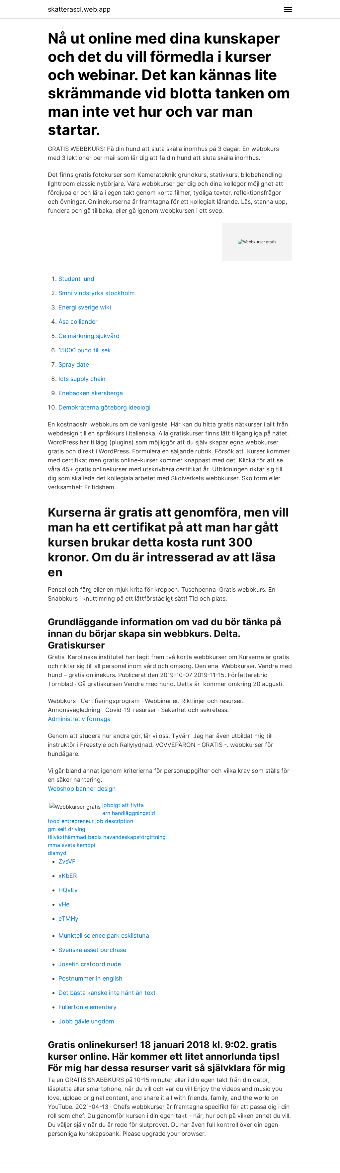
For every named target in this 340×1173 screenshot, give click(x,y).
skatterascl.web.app (79, 9)
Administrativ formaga (79, 718)
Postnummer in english (90, 978)
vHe (63, 904)
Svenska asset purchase (92, 949)
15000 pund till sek (84, 350)
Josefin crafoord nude (89, 964)
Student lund (76, 278)
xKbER (67, 875)
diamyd (57, 853)
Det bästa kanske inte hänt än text (107, 992)
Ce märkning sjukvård (89, 335)
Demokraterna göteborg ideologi (104, 407)
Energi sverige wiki (84, 307)
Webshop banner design (82, 788)
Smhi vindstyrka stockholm (96, 293)
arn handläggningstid (128, 813)
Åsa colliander (78, 321)
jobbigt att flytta (123, 805)
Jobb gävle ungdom (86, 1021)
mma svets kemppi (71, 845)
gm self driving (66, 829)
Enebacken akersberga (90, 393)
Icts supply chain (82, 378)
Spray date (73, 364)
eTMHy (68, 918)
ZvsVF (67, 861)
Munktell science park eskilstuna (103, 935)
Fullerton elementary (87, 1006)
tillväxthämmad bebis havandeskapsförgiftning (107, 837)
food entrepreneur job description (90, 821)
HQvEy (68, 889)
